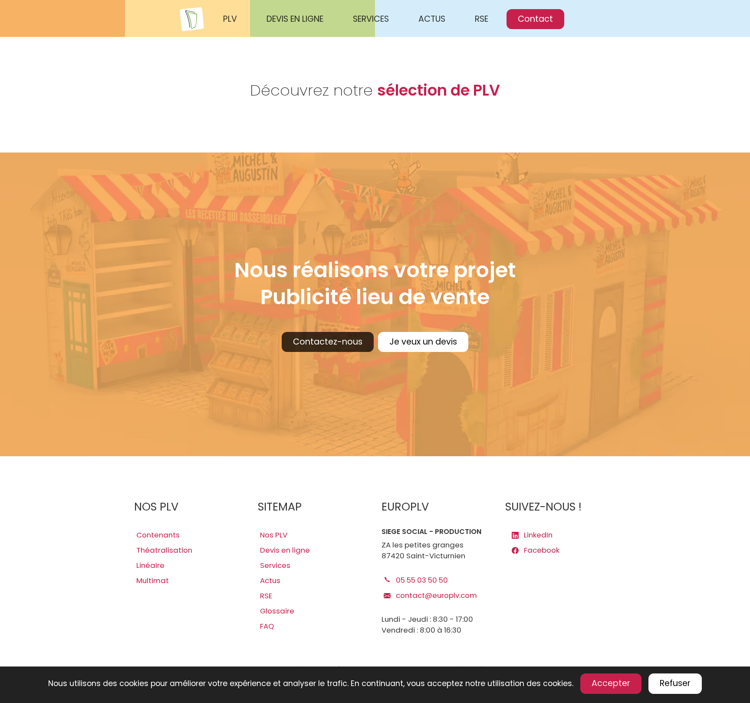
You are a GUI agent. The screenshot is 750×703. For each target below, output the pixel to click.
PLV (230, 19)
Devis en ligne (285, 550)
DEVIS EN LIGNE (294, 19)
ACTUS (431, 19)
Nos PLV (273, 535)
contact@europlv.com (435, 595)
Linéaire (150, 565)
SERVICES (371, 19)
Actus (270, 580)
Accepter (611, 683)
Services (275, 565)
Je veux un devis (423, 342)
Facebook (540, 550)
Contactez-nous (327, 342)
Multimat (152, 580)
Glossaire (277, 611)
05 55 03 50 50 (421, 580)
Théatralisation (164, 550)
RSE (481, 19)
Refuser (675, 683)
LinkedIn (537, 535)
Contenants (158, 535)
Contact (535, 19)
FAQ (267, 626)
